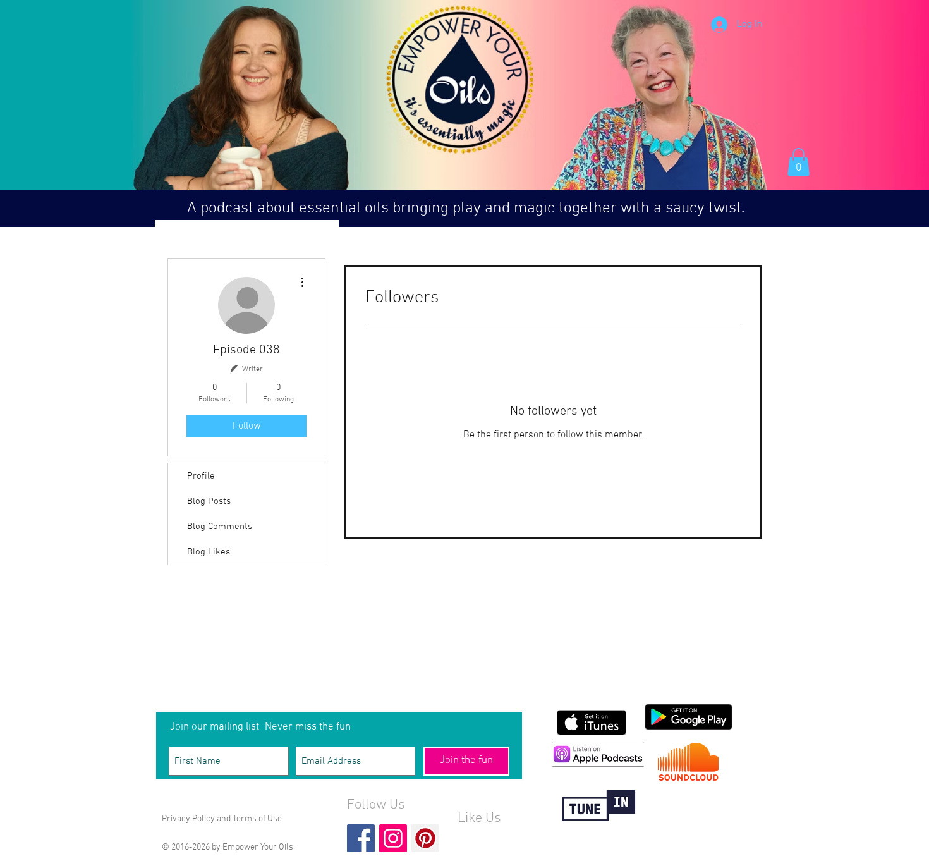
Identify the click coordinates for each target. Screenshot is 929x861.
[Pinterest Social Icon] (425, 838)
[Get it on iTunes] (591, 722)
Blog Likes (208, 552)
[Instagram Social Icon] (393, 838)
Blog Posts (209, 501)
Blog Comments (219, 526)
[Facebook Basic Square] (361, 838)
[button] (798, 162)
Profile (201, 476)
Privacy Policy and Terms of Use (222, 819)
